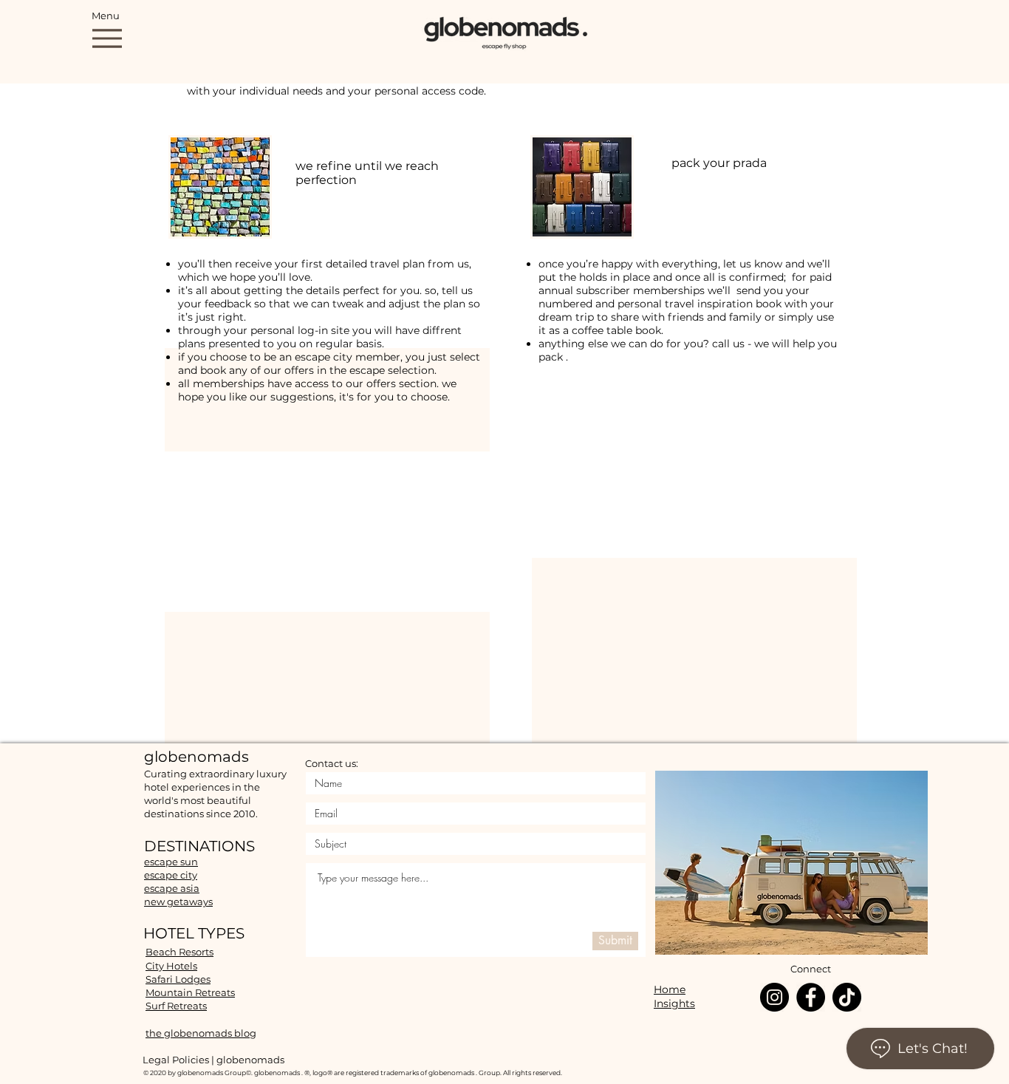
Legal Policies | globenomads (213, 1060)
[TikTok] (846, 997)
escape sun (171, 861)
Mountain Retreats (190, 992)
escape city (170, 875)
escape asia (171, 888)
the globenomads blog (201, 1033)
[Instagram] (774, 997)
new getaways (178, 901)
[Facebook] (810, 997)
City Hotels (171, 966)
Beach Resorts (179, 952)
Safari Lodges (178, 979)
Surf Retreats (176, 1006)
